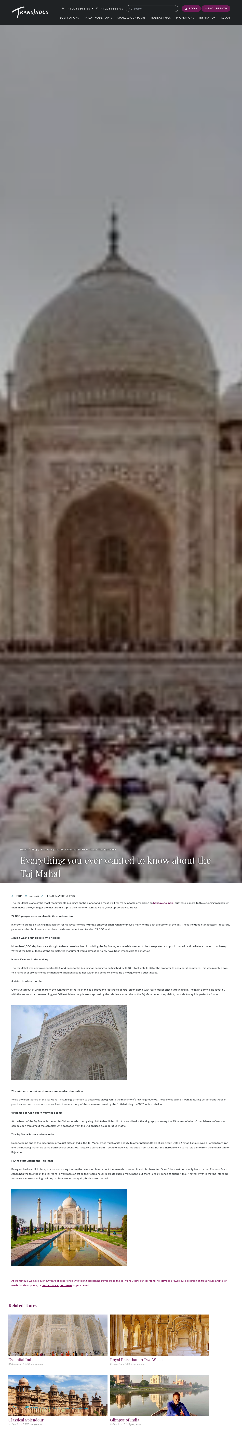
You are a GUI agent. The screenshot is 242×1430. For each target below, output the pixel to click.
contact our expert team (57, 1285)
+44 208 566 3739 (78, 8)
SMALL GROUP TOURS (131, 17)
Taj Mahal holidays (156, 1280)
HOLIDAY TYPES (161, 17)
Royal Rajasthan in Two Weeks (136, 1359)
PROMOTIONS (185, 17)
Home (23, 849)
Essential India (21, 1359)
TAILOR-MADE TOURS (98, 17)
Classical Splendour (26, 1419)
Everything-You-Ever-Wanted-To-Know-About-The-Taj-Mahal (78, 849)
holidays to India (163, 903)
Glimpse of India (124, 1419)
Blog (34, 849)
